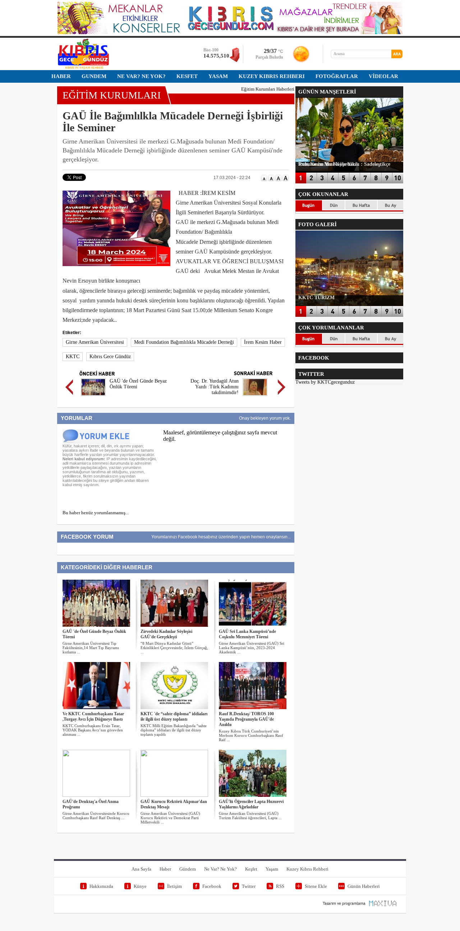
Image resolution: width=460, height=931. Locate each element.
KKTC (72, 356)
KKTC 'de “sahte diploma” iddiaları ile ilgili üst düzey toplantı (174, 716)
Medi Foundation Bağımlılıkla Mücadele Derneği (184, 342)
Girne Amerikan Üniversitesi (95, 342)
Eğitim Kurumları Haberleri (267, 89)
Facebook (211, 886)
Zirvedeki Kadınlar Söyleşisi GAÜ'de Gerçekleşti (166, 634)
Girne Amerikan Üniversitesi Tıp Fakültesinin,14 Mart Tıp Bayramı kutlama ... (91, 647)
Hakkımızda (101, 886)
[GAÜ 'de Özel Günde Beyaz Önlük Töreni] (93, 397)
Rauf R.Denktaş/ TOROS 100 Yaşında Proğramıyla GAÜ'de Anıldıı (246, 719)
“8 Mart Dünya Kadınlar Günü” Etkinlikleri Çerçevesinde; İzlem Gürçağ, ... (174, 647)
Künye (140, 886)
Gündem (187, 869)
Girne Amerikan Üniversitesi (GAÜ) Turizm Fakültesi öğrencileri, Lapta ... (250, 815)
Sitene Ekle (316, 886)
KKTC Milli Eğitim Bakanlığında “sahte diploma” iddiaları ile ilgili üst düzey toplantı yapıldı (174, 730)
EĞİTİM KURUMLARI (112, 95)
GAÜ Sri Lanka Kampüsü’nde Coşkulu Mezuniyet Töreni (247, 634)
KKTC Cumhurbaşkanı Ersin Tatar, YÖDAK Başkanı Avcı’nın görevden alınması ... (93, 730)
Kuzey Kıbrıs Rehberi (307, 869)
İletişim (174, 886)
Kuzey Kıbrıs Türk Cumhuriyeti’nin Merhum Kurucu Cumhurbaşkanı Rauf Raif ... (251, 735)
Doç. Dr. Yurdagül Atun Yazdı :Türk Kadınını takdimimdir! (214, 386)
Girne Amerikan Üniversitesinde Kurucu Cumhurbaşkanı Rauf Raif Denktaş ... (96, 815)
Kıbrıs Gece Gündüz (110, 356)
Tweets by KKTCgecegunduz (325, 382)
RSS (280, 886)
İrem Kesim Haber (263, 342)
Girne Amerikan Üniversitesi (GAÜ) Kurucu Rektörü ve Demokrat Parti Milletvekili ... (170, 817)
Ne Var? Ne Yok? (220, 869)
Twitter (249, 886)
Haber (165, 869)
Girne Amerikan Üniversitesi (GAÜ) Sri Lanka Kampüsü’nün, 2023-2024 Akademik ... (251, 647)
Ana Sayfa (141, 869)
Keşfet (251, 869)
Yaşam (272, 869)
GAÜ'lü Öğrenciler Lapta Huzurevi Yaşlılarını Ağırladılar (251, 804)
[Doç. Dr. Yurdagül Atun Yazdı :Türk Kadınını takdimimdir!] (255, 397)
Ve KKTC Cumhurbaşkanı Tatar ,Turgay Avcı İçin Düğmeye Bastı (93, 716)
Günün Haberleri (364, 886)
